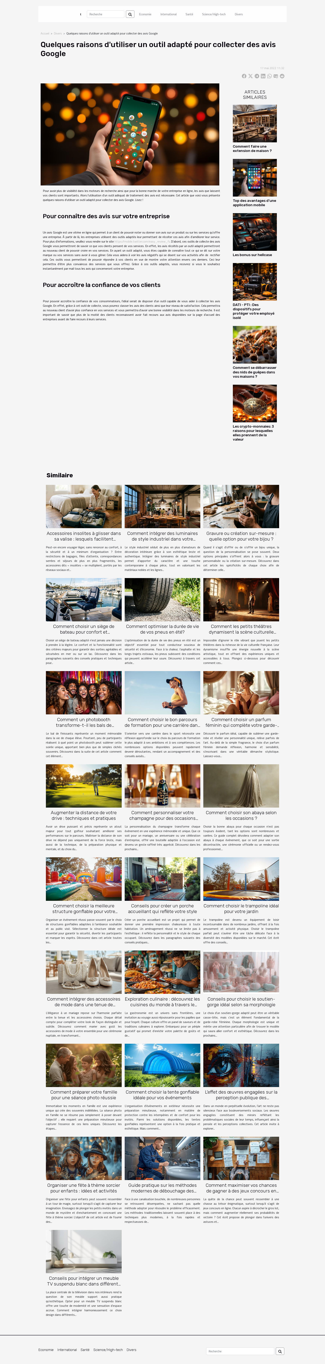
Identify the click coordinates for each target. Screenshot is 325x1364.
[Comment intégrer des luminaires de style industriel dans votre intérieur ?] (162, 506)
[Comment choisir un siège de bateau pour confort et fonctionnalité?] (84, 599)
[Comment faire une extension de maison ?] (255, 123)
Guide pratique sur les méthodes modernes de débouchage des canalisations (162, 1190)
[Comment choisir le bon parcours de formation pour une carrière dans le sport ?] (162, 692)
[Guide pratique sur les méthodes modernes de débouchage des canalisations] (162, 1158)
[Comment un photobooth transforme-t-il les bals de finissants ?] (84, 692)
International (168, 14)
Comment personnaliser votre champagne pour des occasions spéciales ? (162, 818)
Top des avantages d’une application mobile (254, 202)
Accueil (45, 33)
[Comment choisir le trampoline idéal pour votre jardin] (241, 879)
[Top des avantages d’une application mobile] (255, 177)
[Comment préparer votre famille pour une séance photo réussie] (84, 1065)
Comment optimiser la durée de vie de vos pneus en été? (162, 629)
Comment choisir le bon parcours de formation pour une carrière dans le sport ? (162, 725)
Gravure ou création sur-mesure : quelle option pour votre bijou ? (241, 536)
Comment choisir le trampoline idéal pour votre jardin (241, 908)
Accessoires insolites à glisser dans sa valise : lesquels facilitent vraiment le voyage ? (84, 539)
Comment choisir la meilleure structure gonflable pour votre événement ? (83, 911)
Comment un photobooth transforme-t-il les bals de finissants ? (84, 725)
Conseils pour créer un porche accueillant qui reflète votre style (162, 908)
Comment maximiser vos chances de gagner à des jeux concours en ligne (241, 1190)
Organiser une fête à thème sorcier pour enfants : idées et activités (83, 1188)
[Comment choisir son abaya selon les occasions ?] (241, 785)
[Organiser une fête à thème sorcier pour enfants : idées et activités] (84, 1158)
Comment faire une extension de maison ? (252, 148)
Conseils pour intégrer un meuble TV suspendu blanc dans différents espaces (84, 1284)
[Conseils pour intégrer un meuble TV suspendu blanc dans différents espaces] (84, 1251)
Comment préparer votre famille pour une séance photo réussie (83, 1094)
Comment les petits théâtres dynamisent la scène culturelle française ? (241, 632)
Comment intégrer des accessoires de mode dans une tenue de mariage (83, 1004)
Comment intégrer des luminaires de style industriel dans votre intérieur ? (162, 539)
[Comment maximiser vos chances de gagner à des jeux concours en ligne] (241, 1158)
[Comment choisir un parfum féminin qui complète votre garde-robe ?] (241, 692)
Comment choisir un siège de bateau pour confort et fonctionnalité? (83, 632)
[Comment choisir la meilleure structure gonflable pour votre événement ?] (84, 879)
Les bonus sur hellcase (252, 255)
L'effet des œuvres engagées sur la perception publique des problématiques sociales (241, 1097)
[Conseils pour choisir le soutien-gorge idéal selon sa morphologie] (241, 972)
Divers (239, 14)
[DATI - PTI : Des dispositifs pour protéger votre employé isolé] (255, 281)
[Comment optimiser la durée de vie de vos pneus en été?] (162, 599)
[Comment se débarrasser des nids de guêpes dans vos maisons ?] (255, 344)
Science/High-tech (214, 14)
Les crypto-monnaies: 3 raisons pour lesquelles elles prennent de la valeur (253, 433)
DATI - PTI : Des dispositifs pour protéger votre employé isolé (253, 311)
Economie (145, 14)
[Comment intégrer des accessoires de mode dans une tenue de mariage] (84, 972)
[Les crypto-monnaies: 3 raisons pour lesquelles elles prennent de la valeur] (255, 403)
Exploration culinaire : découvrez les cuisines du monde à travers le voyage (162, 1004)
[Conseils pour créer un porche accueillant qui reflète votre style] (162, 879)
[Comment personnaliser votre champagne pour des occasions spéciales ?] (162, 785)
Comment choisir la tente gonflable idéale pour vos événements (162, 1094)
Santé (189, 14)
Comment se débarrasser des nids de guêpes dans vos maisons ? (254, 371)
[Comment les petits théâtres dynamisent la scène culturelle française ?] (241, 599)
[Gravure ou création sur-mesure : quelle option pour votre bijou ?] (241, 506)
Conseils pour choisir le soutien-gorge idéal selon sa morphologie (241, 1001)
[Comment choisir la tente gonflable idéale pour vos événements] (162, 1065)
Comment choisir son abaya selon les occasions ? (241, 815)
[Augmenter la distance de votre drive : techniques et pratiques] (84, 785)
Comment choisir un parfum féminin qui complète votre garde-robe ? (241, 725)
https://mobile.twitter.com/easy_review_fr (142, 241)
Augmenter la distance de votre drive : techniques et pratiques (84, 815)
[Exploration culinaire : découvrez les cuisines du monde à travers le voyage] (162, 972)
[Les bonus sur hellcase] (255, 231)
